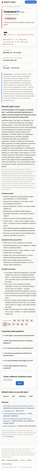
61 (18, 320)
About (3, 460)
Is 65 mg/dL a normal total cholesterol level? (19, 335)
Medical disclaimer (13, 460)
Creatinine (22, 396)
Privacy (22, 460)
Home (3, 6)
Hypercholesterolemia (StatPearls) (14, 413)
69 (22, 324)
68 (18, 324)
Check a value (30, 2)
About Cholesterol (9, 426)
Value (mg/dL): (8, 380)
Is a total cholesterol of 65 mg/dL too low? (19, 360)
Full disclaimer (10, 436)
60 (14, 320)
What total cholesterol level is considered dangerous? (18, 342)
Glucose (6, 396)
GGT (13, 396)
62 (23, 320)
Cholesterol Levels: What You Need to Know (18, 406)
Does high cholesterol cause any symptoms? (15, 367)
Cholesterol (10, 6)
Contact (29, 460)
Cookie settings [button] (6, 464)
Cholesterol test (8, 411)
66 (9, 324)
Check (20, 383)
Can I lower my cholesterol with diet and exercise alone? (17, 354)
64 (31, 320)
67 (13, 324)
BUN (31, 396)
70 (26, 324)
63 (27, 320)
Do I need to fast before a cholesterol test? (19, 348)
